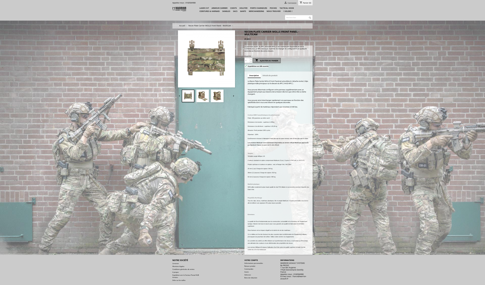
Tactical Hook (287, 8)
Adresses (247, 275)
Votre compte (251, 260)
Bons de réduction (250, 278)
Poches (273, 8)
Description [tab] (254, 75)
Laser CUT (204, 8)
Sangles (226, 11)
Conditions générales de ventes (183, 269)
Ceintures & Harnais (209, 11)
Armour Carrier (219, 8)
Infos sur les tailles (179, 280)
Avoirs (246, 272)
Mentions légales (178, 266)
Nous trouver (274, 11)
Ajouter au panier (266, 60)
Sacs (235, 11)
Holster (243, 8)
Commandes (248, 269)
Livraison (175, 263)
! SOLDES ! (288, 11)
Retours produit (249, 266)
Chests (233, 8)
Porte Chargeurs (258, 8)
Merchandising (256, 11)
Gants (243, 11)
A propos (175, 272)
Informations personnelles (253, 263)
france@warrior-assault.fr (293, 277)
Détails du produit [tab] (270, 75)
